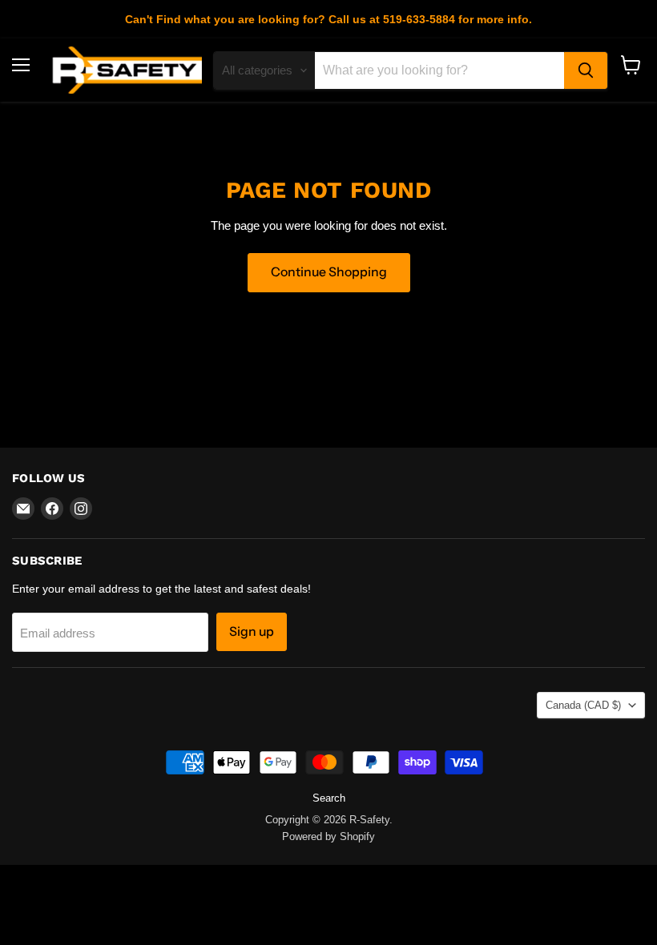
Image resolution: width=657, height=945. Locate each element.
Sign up (251, 631)
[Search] (585, 70)
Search (328, 798)
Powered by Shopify (328, 836)
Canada (583, 705)
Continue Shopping (329, 271)
